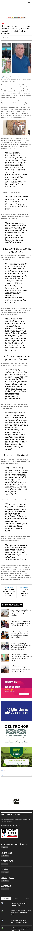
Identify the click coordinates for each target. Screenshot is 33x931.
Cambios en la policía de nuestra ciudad (19, 904)
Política (4, 24)
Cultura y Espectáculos (14, 844)
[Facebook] (10, 825)
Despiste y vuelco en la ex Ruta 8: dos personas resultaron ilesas (21, 913)
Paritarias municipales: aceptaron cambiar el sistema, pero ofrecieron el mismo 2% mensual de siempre (20, 669)
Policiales (7, 861)
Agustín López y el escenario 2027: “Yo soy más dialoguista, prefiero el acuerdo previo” (20, 623)
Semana (6, 898)
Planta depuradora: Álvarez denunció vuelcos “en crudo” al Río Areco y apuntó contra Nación (21, 657)
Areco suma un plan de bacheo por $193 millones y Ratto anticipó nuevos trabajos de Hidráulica (21, 613)
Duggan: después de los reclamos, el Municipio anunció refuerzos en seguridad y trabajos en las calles (21, 646)
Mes (16, 898)
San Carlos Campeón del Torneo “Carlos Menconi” (19, 921)
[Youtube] (19, 825)
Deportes (6, 853)
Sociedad (6, 886)
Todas (27, 898)
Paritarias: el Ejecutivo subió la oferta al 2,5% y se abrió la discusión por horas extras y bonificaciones (21, 634)
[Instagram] (13, 825)
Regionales (7, 878)
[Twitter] (16, 825)
